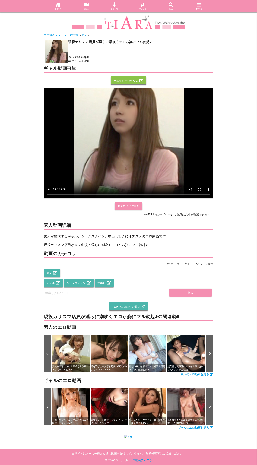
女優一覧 (114, 9)
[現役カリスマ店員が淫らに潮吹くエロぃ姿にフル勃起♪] (56, 51)
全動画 (86, 9)
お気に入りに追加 (128, 205)
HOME (58, 9)
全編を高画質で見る (126, 80)
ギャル (51, 283)
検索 (171, 9)
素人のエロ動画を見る (195, 374)
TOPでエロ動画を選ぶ (126, 306)
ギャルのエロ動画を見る (193, 427)
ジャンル (142, 9)
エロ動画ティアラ (141, 460)
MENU (199, 9)
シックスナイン (76, 283)
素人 (49, 273)
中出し (101, 283)
